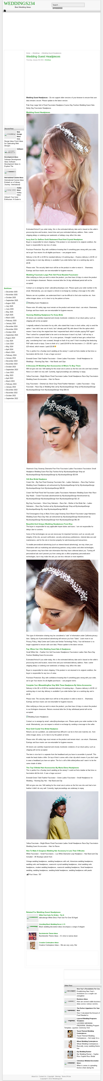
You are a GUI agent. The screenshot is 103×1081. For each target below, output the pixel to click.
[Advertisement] (49, 30)
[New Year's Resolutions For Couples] (70, 991)
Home (28, 53)
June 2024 (10, 344)
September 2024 (12, 335)
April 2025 (9, 315)
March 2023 (10, 381)
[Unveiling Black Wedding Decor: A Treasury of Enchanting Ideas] (32, 926)
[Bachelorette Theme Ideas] (32, 939)
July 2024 (9, 341)
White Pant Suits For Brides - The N (51, 915)
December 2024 (11, 326)
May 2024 (9, 346)
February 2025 (11, 321)
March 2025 (10, 318)
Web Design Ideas (19, 134)
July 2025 (9, 306)
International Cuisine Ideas (13, 177)
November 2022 (11, 393)
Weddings (36, 53)
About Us (35, 1076)
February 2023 (11, 384)
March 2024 (10, 352)
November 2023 (11, 364)
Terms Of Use (66, 1076)
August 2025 (10, 303)
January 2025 (11, 323)
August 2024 (10, 338)
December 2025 (11, 292)
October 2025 (11, 297)
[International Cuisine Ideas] (10, 171)
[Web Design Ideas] (10, 134)
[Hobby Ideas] (10, 190)
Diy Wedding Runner (84, 1052)
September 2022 (12, 398)
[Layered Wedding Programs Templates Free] (70, 1020)
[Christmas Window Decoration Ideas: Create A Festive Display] (70, 1063)
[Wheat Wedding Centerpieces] (70, 1047)
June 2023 (10, 372)
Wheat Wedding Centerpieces (87, 1041)
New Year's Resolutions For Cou (88, 989)
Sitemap (58, 1076)
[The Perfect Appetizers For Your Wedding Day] (70, 1010)
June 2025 (10, 309)
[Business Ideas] (70, 1001)
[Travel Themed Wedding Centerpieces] (70, 1037)
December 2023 (11, 361)
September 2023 (12, 370)
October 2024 (11, 332)
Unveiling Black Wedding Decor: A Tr (52, 924)
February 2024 (11, 355)
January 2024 (11, 358)
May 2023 (9, 375)
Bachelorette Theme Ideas (48, 933)
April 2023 (9, 378)
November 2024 (11, 329)
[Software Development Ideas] (10, 153)
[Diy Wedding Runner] (70, 1058)
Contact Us (42, 1076)
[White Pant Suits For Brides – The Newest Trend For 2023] (32, 917)
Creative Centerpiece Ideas (49, 942)
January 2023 (11, 387)
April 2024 (9, 349)
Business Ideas (82, 999)
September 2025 (12, 300)
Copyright (50, 1076)
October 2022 (11, 395)
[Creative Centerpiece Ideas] (32, 949)
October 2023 (11, 367)
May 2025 (9, 312)
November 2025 (11, 295)
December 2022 (11, 390)
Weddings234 (19, 3)
